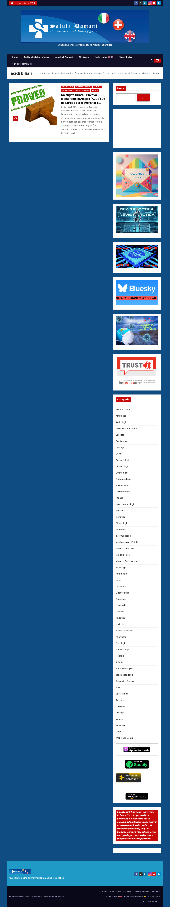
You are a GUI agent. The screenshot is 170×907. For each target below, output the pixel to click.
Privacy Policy (125, 57)
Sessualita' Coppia (125, 681)
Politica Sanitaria (82, 91)
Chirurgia (120, 447)
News (118, 580)
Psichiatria (121, 637)
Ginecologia (122, 523)
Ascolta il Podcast (64, 57)
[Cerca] (143, 97)
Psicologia (121, 643)
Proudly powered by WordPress (23, 896)
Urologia (120, 712)
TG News (120, 706)
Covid (119, 453)
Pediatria (120, 617)
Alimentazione (123, 409)
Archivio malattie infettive (37, 57)
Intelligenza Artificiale (127, 542)
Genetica (97, 87)
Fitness (119, 497)
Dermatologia (123, 460)
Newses (47, 896)
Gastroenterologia (83, 87)
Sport (119, 687)
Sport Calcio (122, 693)
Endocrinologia (123, 479)
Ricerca (95, 91)
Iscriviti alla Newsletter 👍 (135, 896)
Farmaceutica (123, 485)
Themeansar (58, 896)
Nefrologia (121, 567)
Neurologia (121, 573)
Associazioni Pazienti (126, 428)
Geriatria (120, 516)
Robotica (120, 662)
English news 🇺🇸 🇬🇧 (104, 57)
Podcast (120, 624)
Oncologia (121, 599)
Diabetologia (122, 466)
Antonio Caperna (88, 107)
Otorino (120, 611)
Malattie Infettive (125, 548)
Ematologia (122, 472)
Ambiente (121, 415)
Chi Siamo (84, 57)
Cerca (120, 88)
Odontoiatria (122, 592)
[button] (152, 60)
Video (119, 731)
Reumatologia (123, 649)
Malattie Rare (67, 91)
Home (15, 57)
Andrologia (121, 422)
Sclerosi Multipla (124, 668)
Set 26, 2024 (70, 107)
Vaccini (119, 719)
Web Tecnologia (124, 737)
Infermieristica (123, 535)
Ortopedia (121, 605)
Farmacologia (67, 87)
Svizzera (120, 700)
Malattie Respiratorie (127, 561)
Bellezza (120, 434)
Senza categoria (124, 674)
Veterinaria (121, 725)
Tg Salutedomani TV (22, 64)
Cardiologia (122, 441)
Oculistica (121, 586)
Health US (121, 529)
